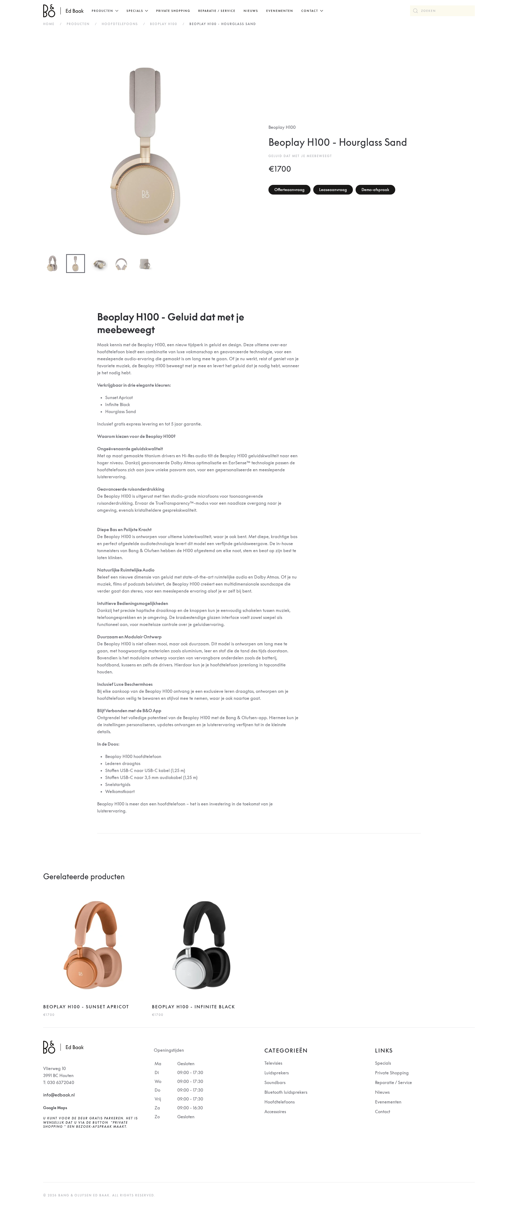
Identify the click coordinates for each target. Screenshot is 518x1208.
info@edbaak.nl (59, 1095)
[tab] (52, 263)
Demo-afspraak (375, 189)
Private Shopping (173, 10)
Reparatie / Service (217, 10)
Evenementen (279, 10)
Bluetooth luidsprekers (285, 1092)
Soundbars (274, 1082)
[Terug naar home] (63, 11)
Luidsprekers (276, 1072)
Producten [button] (102, 10)
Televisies (273, 1063)
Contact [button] (309, 10)
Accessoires (275, 1111)
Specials (383, 1063)
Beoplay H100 (282, 127)
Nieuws (251, 10)
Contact (382, 1111)
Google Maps (55, 1107)
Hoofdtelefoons (279, 1102)
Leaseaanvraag (333, 189)
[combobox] (442, 10)
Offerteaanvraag (289, 189)
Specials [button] (135, 10)
